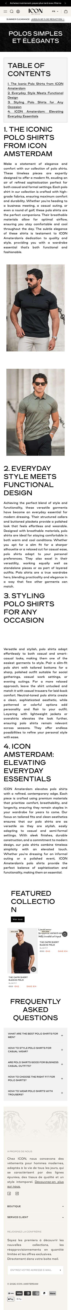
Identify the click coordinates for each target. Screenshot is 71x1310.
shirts (62, 168)
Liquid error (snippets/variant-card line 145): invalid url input (53, 933)
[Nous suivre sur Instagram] (17, 1193)
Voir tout (18, 919)
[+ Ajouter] (33, 969)
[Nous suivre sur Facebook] (9, 1193)
